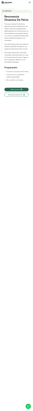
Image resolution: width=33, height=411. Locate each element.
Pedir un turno (15, 89)
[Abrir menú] (30, 2)
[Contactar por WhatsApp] (28, 406)
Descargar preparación (15, 94)
